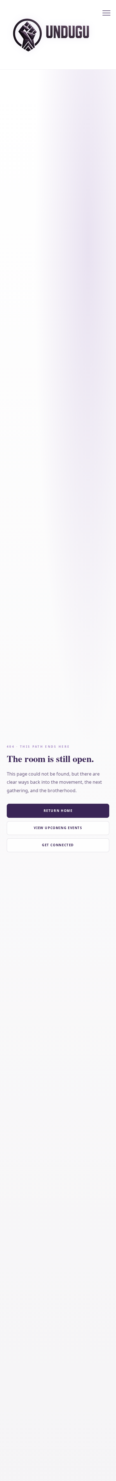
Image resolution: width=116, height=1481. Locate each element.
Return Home (58, 811)
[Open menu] (106, 13)
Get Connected (58, 845)
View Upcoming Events (58, 828)
